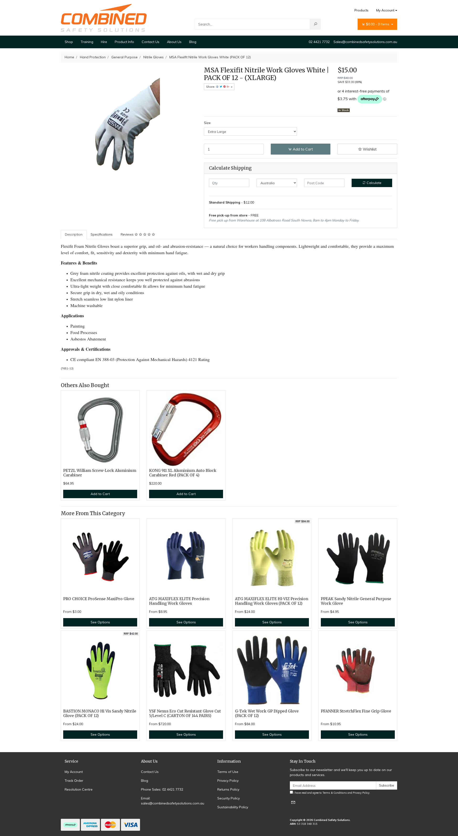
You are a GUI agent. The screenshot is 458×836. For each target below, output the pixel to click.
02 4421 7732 (319, 42)
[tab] (74, 234)
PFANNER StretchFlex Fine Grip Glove (356, 711)
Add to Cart (302, 149)
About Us (174, 42)
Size (207, 123)
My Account (385, 10)
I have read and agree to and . (331, 792)
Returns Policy (228, 789)
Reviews (128, 234)
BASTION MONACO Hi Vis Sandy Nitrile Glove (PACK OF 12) (99, 713)
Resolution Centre (79, 789)
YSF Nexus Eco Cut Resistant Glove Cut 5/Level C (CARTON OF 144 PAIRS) (185, 713)
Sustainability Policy (232, 807)
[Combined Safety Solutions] (104, 17)
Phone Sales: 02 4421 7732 (162, 789)
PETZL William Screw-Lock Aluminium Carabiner (99, 472)
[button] (367, 149)
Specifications (102, 234)
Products (361, 10)
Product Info (124, 42)
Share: (211, 86)
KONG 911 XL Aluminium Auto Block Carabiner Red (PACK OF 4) (182, 472)
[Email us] (293, 802)
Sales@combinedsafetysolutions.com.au (365, 42)
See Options (100, 622)
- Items (378, 24)
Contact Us (150, 42)
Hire (104, 42)
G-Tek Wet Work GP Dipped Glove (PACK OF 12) (267, 713)
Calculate (373, 183)
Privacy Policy (228, 780)
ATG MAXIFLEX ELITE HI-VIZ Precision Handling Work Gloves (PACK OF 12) (271, 601)
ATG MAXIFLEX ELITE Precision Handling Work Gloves (179, 601)
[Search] (315, 24)
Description (74, 234)
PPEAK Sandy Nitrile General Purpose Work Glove (356, 601)
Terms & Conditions (335, 792)
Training (87, 42)
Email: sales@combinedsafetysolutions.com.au (172, 800)
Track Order (74, 780)
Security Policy (228, 798)
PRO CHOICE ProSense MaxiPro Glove (98, 599)
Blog (192, 42)
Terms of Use (227, 772)
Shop (69, 42)
